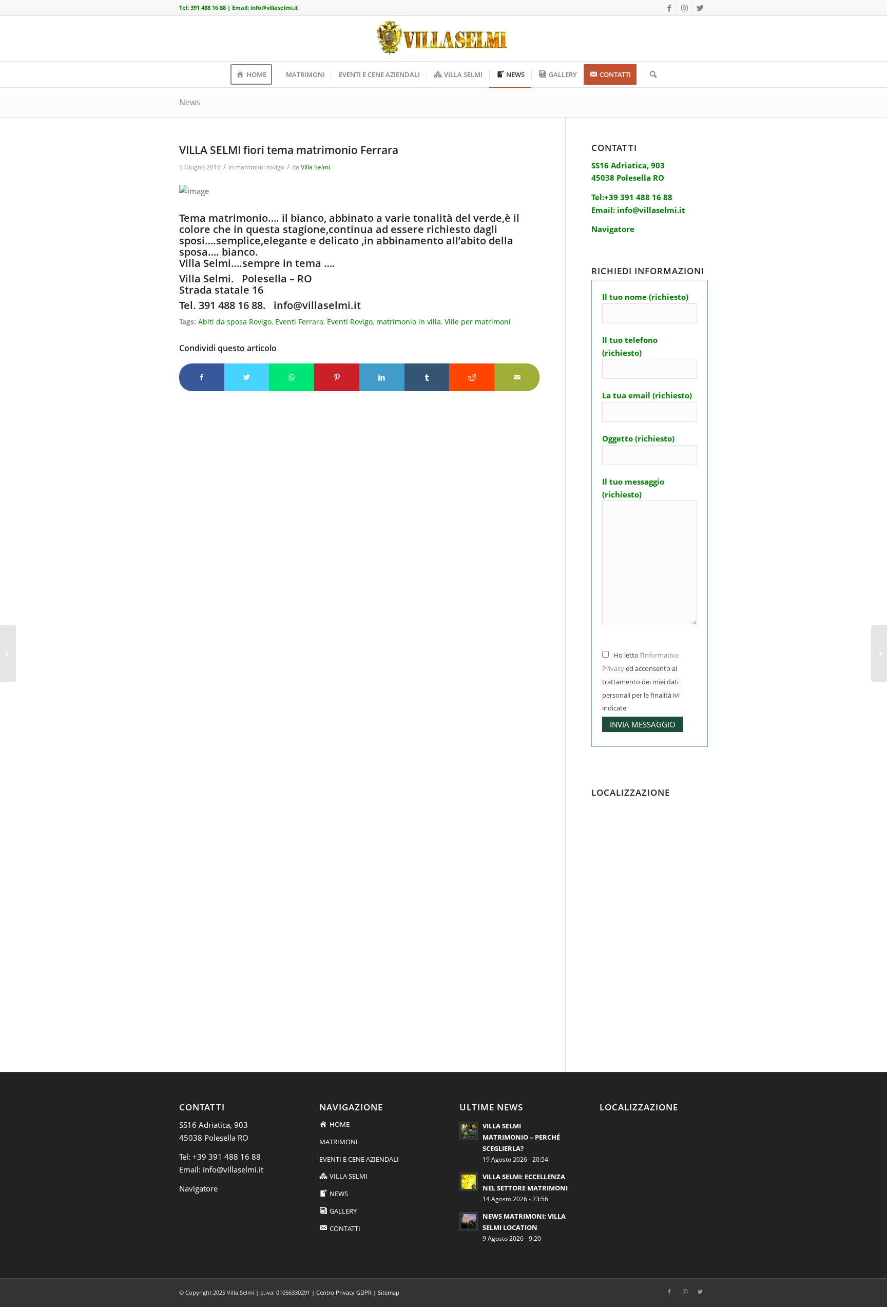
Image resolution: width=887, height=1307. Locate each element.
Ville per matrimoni (478, 321)
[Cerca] (650, 74)
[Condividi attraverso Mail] (516, 377)
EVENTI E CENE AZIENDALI (359, 1159)
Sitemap (388, 1292)
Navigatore (198, 1188)
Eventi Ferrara (299, 321)
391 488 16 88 (208, 7)
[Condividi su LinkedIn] (381, 377)
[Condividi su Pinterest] (336, 377)
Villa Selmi (315, 167)
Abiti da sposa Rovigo (235, 321)
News (189, 102)
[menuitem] (254, 74)
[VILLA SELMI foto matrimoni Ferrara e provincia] (8, 653)
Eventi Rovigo (350, 321)
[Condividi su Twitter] (246, 377)
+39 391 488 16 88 (226, 1156)
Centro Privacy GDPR (344, 1292)
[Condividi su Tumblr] (427, 377)
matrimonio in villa (408, 321)
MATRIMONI (338, 1141)
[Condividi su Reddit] (471, 377)
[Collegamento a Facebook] (669, 7)
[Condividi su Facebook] (201, 377)
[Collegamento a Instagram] (684, 7)
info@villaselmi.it (274, 7)
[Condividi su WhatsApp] (291, 377)
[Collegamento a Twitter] (700, 7)
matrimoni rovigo (259, 167)
